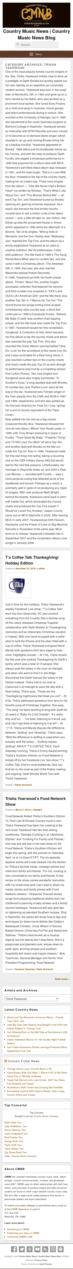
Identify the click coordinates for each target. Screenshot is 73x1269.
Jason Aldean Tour (14, 1148)
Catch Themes (46, 1264)
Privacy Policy (41, 1260)
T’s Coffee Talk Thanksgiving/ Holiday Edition (32, 560)
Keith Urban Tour (13, 1122)
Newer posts (62, 978)
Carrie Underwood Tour (16, 1133)
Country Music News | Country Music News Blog (36, 34)
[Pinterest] (30, 1249)
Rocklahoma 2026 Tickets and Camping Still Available (35, 1087)
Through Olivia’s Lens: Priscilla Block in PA (29, 1068)
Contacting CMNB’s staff (19, 1236)
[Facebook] (14, 1249)
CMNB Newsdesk (20, 1209)
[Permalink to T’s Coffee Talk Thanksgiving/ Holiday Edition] (18, 600)
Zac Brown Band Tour (15, 1152)
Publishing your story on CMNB (23, 1233)
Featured (19, 969)
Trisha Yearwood (23, 784)
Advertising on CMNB (18, 1229)
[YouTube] (37, 1249)
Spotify (61, 1249)
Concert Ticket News (24, 1061)
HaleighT (37, 809)
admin (42, 568)
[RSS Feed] (45, 1249)
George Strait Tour (13, 1141)
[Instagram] (53, 1249)
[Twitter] (22, 1249)
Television (30, 969)
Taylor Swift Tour (13, 1145)
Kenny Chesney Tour (15, 1130)
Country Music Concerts (46, 1116)
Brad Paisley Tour (13, 1137)
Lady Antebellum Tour (15, 1126)
